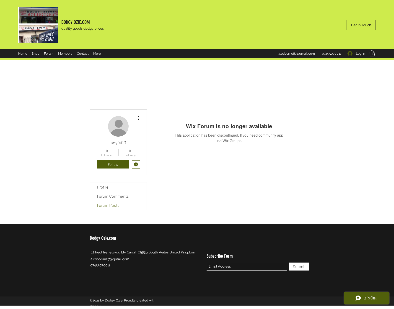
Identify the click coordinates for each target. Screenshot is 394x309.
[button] (372, 53)
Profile (103, 186)
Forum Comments (113, 196)
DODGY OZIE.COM (75, 22)
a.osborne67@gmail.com (296, 53)
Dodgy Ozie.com (103, 238)
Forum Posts (108, 205)
